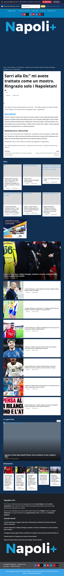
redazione (8, 95)
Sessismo (7, 147)
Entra (43, 6)
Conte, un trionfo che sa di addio (51, 179)
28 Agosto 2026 (35, 292)
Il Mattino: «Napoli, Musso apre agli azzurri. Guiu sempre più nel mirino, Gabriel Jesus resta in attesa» (42, 386)
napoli (28, 145)
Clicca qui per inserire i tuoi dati (53, 6)
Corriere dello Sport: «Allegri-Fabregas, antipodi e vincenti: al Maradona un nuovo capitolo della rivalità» (31, 275)
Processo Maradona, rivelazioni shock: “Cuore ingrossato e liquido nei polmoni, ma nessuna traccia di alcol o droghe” (12, 209)
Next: (48, 153)
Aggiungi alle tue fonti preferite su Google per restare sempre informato (25, 1)
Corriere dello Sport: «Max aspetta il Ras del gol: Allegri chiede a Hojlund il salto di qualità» (42, 289)
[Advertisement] (32, 54)
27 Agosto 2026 (35, 311)
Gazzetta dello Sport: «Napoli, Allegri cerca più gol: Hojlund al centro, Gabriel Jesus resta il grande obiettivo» (41, 405)
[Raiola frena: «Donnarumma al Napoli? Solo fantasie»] (32, 170)
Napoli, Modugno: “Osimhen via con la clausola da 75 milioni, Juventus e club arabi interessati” (50, 209)
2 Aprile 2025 (14, 214)
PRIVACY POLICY (51, 11)
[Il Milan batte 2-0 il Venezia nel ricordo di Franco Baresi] (43, 470)
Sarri (44, 145)
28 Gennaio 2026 (55, 458)
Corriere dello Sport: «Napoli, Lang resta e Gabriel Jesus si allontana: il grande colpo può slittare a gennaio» (9, 480)
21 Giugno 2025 (15, 188)
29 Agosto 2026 (15, 278)
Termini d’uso (35, 11)
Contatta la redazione (24, 11)
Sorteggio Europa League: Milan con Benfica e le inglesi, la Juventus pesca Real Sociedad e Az (32, 480)
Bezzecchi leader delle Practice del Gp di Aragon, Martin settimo (55, 478)
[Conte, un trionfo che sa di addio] (51, 170)
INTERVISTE (11, 145)
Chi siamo (43, 11)
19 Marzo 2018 (15, 95)
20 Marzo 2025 (54, 214)
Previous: (18, 153)
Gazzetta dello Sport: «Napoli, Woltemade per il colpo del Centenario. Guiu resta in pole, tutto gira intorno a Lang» (40, 366)
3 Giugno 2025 (34, 183)
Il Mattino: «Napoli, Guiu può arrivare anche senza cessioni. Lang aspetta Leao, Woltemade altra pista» (41, 347)
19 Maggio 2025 (54, 182)
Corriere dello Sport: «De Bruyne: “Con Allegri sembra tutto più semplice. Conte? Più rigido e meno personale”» (42, 309)
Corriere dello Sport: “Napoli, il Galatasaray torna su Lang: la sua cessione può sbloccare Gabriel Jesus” (42, 328)
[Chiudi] (62, 2)
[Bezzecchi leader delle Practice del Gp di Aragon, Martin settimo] (55, 470)
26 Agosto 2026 (35, 330)
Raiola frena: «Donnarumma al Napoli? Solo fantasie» (31, 180)
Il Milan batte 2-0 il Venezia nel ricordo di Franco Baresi (43, 477)
